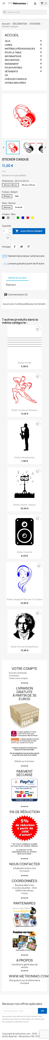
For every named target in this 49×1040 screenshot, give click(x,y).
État (8, 284)
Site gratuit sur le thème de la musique (24, 982)
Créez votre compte (18, 678)
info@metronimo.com (24, 868)
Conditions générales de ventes (25, 966)
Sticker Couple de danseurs (24, 410)
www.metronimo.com (28, 976)
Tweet (21, 246)
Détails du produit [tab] (17, 277)
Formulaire (24, 871)
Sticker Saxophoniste (25, 457)
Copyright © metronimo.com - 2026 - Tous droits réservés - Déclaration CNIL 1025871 (22, 1035)
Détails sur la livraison (24, 761)
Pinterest (28, 246)
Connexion (14, 675)
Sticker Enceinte (24, 552)
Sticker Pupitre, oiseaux (24, 504)
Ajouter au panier (28, 231)
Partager (14, 246)
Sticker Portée (24, 362)
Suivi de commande (18, 673)
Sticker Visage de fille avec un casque (24, 599)
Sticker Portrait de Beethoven (25, 646)
